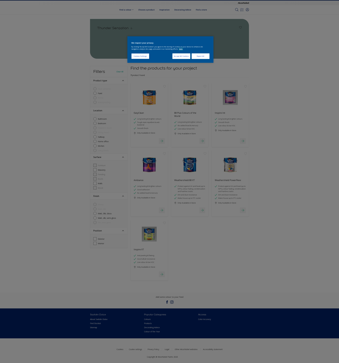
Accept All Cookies (181, 56)
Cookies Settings (140, 56)
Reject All (200, 56)
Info (180, 49)
